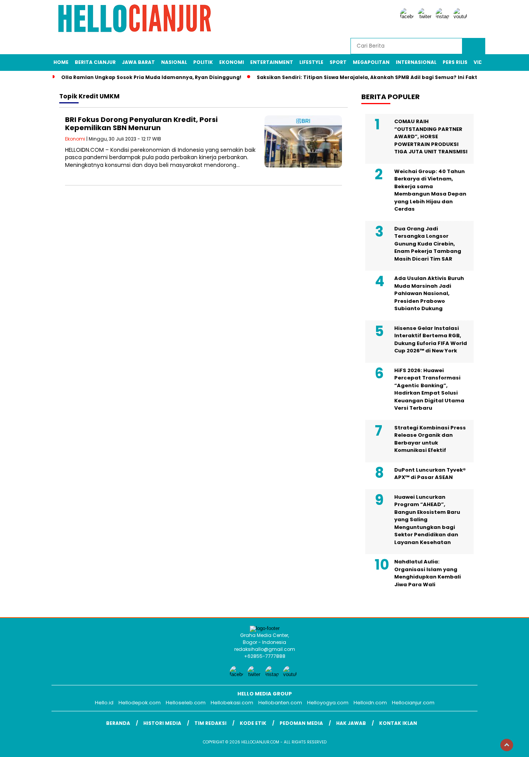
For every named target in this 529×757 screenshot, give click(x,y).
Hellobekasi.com (232, 702)
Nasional (174, 62)
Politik (203, 62)
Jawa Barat (138, 62)
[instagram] (444, 16)
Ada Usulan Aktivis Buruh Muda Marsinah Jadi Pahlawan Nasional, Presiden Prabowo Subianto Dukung (429, 293)
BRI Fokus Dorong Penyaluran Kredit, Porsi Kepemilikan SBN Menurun (141, 124)
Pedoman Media (301, 723)
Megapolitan (371, 62)
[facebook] (408, 16)
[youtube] (461, 16)
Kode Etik (253, 723)
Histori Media (162, 723)
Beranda (118, 723)
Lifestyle (311, 62)
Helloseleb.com (186, 702)
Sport (338, 62)
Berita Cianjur (95, 62)
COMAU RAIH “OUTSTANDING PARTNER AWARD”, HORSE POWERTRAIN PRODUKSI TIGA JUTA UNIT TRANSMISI (430, 136)
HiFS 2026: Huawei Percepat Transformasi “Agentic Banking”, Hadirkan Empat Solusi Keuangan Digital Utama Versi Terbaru (429, 389)
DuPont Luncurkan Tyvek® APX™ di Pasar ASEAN (430, 473)
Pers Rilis (455, 62)
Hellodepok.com (140, 702)
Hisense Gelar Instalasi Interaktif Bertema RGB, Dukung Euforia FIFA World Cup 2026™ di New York (430, 339)
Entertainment (271, 62)
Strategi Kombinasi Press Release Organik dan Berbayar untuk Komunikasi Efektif (430, 439)
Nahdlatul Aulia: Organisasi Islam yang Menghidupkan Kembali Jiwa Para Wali (427, 573)
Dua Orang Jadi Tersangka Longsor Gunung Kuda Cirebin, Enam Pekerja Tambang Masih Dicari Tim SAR (427, 244)
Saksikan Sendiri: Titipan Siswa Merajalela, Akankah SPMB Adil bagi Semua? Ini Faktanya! (374, 77)
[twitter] (426, 16)
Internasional (416, 62)
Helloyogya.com (328, 702)
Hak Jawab (351, 723)
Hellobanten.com (280, 702)
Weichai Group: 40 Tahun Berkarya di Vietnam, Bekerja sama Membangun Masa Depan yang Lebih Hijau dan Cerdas (430, 190)
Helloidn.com (370, 702)
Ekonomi (231, 62)
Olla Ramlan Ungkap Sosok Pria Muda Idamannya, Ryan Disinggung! (151, 77)
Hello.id (104, 702)
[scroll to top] (506, 745)
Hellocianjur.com (413, 702)
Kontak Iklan (398, 723)
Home (61, 62)
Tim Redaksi (210, 723)
